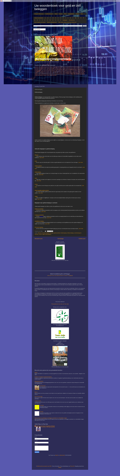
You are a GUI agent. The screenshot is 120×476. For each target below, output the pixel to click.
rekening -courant (38, 234)
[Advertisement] (57, 80)
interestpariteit (42, 385)
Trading (77, 13)
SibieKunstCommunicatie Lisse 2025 (44, 466)
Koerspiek (42, 405)
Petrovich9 (72, 466)
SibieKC (56, 455)
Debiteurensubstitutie (39, 208)
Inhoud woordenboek (39, 17)
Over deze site (72, 20)
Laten (36, 178)
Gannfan (41, 411)
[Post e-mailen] (45, 231)
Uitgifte (36, 196)
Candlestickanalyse (49, 13)
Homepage (61, 238)
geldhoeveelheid (57, 232)
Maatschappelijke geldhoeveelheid (42, 190)
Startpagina (65, 20)
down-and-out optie (38, 396)
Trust (82, 13)
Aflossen (36, 155)
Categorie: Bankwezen (39, 13)
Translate (43, 30)
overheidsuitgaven (77, 232)
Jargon (56, 13)
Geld (36, 161)
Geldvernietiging (70, 232)
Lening (36, 184)
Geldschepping (38, 172)
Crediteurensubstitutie (39, 215)
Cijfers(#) (71, 275)
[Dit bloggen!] (49, 231)
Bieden (36, 372)
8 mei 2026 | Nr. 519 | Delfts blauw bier (48, 427)
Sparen (60, 13)
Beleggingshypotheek (39, 381)
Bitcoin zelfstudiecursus (52, 22)
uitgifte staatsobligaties (46, 234)
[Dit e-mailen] (47, 231)
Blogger (59, 467)
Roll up (36, 392)
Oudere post (82, 238)
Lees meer (42, 157)
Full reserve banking (39, 227)
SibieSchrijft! (62, 455)
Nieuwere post (38, 238)
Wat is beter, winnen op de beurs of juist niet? (67, 22)
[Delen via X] (50, 231)
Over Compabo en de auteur (39, 22)
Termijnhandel (71, 13)
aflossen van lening (42, 232)
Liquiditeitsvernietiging (39, 221)
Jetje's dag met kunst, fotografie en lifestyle (45, 426)
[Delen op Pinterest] (52, 231)
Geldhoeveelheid (38, 165)
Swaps (65, 13)
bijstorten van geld (49, 232)
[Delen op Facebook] (51, 231)
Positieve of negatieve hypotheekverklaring (43, 376)
